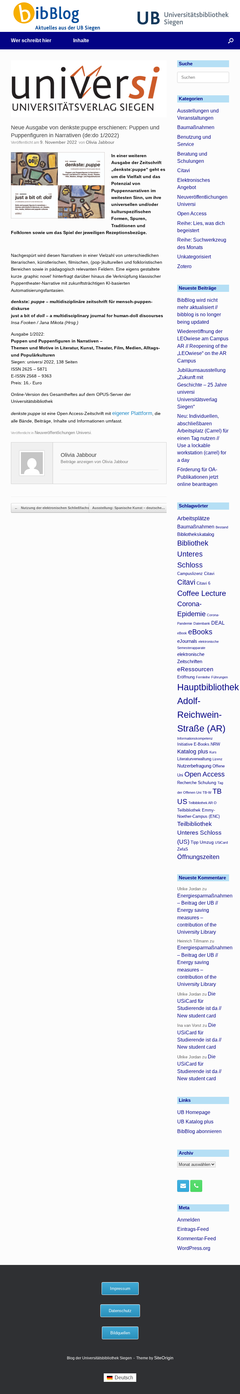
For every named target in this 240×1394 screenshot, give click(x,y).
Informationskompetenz (195, 738)
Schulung (207, 782)
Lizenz (217, 759)
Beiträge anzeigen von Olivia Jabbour (94, 462)
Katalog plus (192, 751)
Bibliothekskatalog (195, 534)
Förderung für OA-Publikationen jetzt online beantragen (197, 477)
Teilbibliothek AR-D (202, 803)
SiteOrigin (163, 1358)
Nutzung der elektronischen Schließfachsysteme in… (61, 508)
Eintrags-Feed (193, 1229)
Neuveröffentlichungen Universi (63, 432)
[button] (231, 40)
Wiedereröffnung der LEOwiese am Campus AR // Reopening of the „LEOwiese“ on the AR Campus (202, 346)
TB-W (206, 792)
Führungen (219, 677)
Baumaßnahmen (195, 127)
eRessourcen (195, 669)
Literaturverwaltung (194, 759)
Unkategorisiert (194, 256)
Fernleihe (203, 677)
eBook (182, 633)
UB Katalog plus (195, 1121)
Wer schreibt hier (31, 40)
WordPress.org (193, 1248)
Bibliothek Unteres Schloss (192, 554)
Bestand (222, 527)
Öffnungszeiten (198, 856)
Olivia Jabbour (100, 142)
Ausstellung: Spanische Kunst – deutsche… (132, 508)
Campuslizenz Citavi (195, 574)
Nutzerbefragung (194, 765)
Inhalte (81, 40)
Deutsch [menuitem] (124, 1377)
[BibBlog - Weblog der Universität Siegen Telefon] (196, 1186)
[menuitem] (120, 1377)
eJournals (187, 641)
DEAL (218, 623)
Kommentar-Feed (196, 1238)
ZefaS (182, 849)
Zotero (184, 266)
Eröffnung (186, 677)
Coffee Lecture (201, 593)
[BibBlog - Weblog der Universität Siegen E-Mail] (183, 1186)
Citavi (183, 170)
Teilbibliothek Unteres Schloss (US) (199, 833)
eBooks (200, 632)
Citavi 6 (203, 583)
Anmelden (188, 1219)
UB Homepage (193, 1112)
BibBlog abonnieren (199, 1131)
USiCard (221, 842)
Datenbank (201, 623)
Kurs (213, 752)
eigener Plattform (132, 413)
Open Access (192, 213)
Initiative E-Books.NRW (198, 744)
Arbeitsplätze (193, 518)
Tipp (194, 842)
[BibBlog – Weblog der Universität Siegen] (57, 16)
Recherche (187, 783)
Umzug (207, 842)
